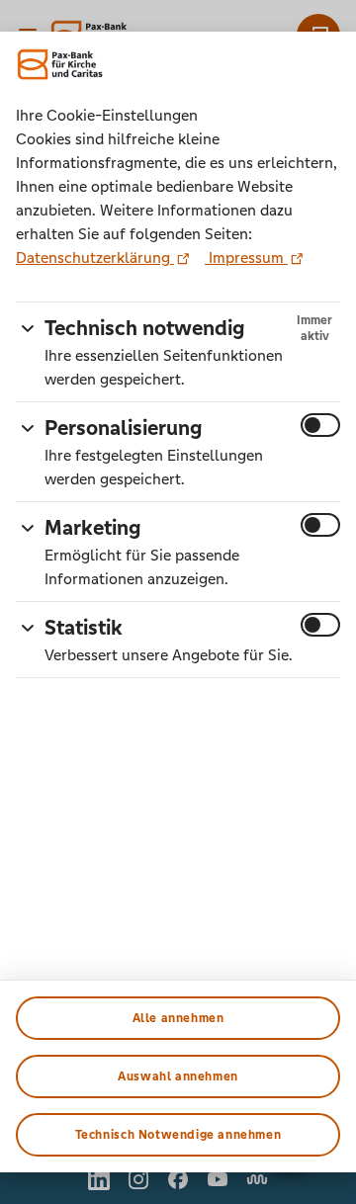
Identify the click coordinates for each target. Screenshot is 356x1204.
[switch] (320, 425)
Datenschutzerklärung (95, 257)
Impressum (246, 257)
